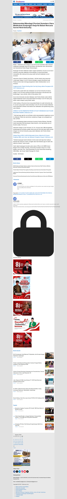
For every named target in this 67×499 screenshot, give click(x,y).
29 (21, 444)
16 (22, 441)
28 (19, 444)
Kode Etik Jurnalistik (20, 488)
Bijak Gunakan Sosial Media (22, 486)
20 (18, 442)
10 (13, 441)
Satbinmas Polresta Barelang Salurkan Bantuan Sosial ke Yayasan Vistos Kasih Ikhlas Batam (32, 173)
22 (21, 442)
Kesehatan (19, 20)
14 (19, 441)
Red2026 (19, 30)
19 (16, 442)
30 (22, 444)
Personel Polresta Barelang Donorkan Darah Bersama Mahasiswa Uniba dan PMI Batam (33, 176)
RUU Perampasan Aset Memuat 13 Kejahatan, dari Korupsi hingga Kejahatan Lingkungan (28, 355)
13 (18, 441)
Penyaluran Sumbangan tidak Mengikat (25, 493)
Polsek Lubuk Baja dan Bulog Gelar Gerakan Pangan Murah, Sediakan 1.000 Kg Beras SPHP (27, 363)
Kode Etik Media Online (21, 489)
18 (15, 442)
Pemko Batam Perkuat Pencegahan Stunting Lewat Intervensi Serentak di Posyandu (32, 169)
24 (14, 444)
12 (16, 441)
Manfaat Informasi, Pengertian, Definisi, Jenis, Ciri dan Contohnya (30, 492)
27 (18, 444)
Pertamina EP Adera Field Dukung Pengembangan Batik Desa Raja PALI (28, 424)
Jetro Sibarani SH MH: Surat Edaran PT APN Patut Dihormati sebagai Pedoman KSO (27, 380)
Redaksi (17, 496)
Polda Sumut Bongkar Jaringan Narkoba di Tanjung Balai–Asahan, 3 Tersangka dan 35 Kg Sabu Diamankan (28, 417)
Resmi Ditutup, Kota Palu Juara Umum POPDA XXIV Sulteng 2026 (28, 398)
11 (15, 441)
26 (16, 444)
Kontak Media (19, 490)
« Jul (14, 447)
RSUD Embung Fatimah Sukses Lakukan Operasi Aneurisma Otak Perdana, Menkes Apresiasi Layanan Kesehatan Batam (31, 166)
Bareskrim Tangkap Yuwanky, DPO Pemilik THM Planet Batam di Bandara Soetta (29, 409)
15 (20, 441)
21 (19, 442)
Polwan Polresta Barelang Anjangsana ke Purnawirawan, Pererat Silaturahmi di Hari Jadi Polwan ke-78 (28, 372)
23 (22, 442)
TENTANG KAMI (19, 495)
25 (15, 444)
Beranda (14, 20)
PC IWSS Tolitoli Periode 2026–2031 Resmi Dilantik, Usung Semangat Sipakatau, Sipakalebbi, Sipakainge (27, 389)
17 (13, 442)
